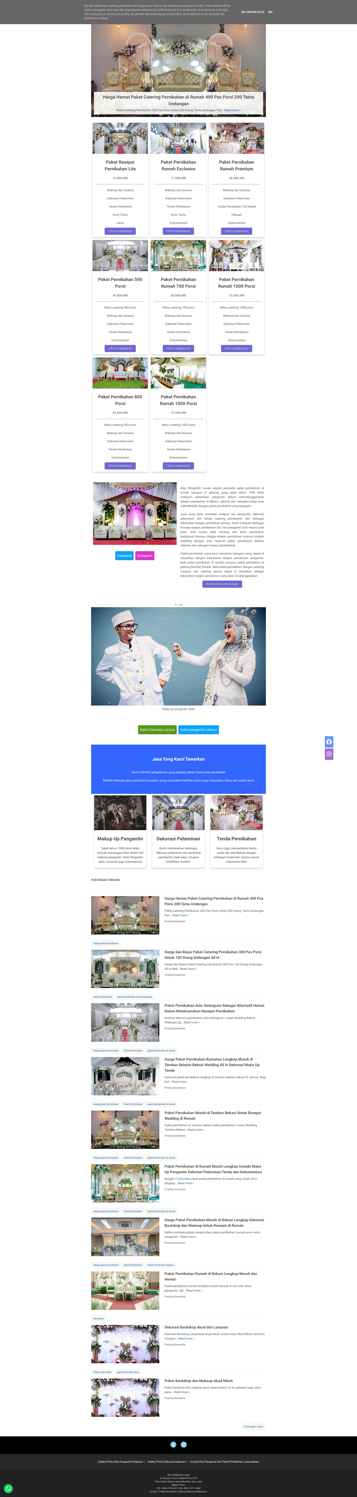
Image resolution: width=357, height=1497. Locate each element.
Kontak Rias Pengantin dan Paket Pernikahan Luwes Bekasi (224, 1461)
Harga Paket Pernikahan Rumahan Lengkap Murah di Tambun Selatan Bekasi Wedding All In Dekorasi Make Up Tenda (212, 1065)
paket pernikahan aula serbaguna (134, 996)
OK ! (271, 12)
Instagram (144, 556)
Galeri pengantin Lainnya (198, 730)
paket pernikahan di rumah (161, 1050)
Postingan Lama (253, 1426)
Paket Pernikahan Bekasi (160, 1265)
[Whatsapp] (8, 1488)
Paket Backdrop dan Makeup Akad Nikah (199, 1381)
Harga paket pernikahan (105, 943)
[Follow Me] (184, 1445)
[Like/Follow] (173, 1445)
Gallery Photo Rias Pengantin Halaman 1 (121, 1461)
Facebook (124, 556)
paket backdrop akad (128, 1372)
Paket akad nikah (102, 1372)
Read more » (232, 110)
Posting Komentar (175, 921)
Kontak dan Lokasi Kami (222, 584)
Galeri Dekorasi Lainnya (157, 730)
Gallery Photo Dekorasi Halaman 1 (167, 1461)
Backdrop (98, 1318)
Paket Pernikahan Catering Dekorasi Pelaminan (183, 1491)
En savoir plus (252, 12)
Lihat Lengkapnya (120, 231)
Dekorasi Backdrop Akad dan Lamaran (196, 1327)
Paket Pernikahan (102, 996)
